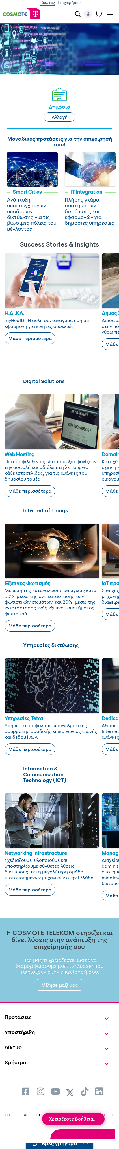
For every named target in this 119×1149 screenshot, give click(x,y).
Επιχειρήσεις (70, 2)
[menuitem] (25, 1091)
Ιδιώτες (47, 2)
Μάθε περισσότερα (29, 491)
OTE (9, 1114)
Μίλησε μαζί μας (59, 985)
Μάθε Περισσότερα (30, 338)
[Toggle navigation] (110, 13)
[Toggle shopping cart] (99, 14)
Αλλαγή (60, 117)
